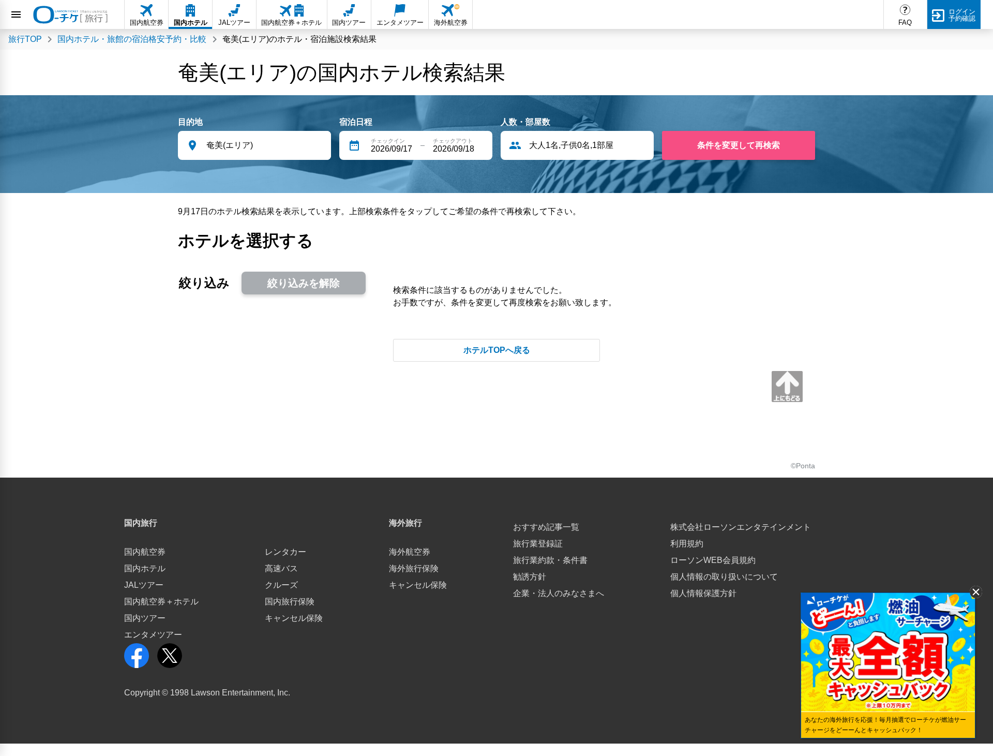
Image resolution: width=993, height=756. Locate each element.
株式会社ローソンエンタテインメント (740, 527)
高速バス (281, 568)
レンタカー (285, 551)
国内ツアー (145, 618)
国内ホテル (145, 568)
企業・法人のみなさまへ (558, 593)
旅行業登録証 (538, 543)
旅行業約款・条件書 (550, 560)
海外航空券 (409, 551)
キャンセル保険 (294, 618)
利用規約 (686, 543)
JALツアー (143, 585)
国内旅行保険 (289, 601)
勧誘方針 (529, 576)
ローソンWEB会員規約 (713, 560)
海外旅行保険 (414, 568)
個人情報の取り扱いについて (724, 576)
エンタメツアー (153, 634)
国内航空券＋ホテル (161, 601)
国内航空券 (145, 551)
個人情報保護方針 (703, 593)
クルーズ (281, 585)
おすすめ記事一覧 (546, 527)
